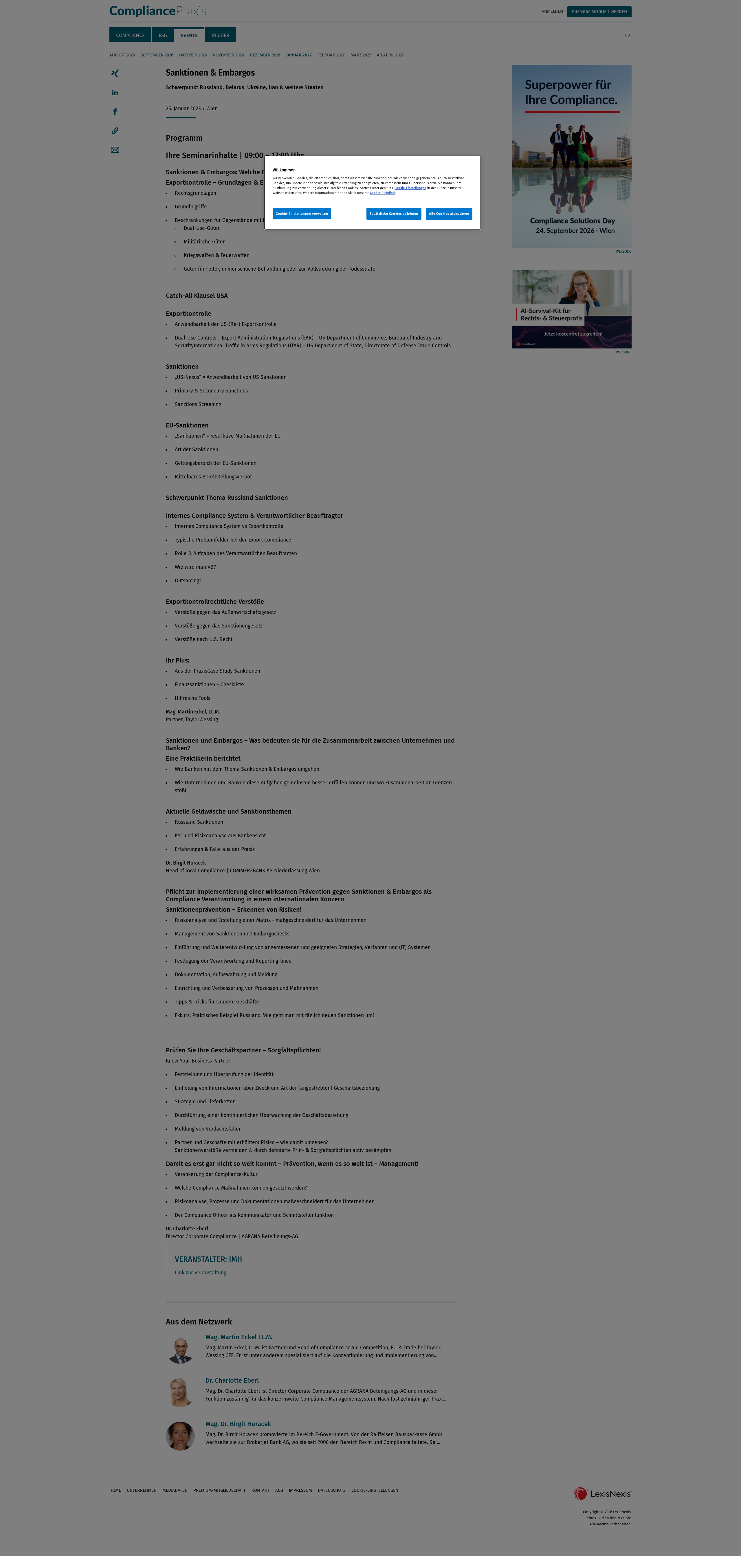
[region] (372, 193)
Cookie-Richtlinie (382, 193)
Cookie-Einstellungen (410, 188)
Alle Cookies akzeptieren (449, 214)
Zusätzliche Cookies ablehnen (394, 214)
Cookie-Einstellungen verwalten (302, 214)
